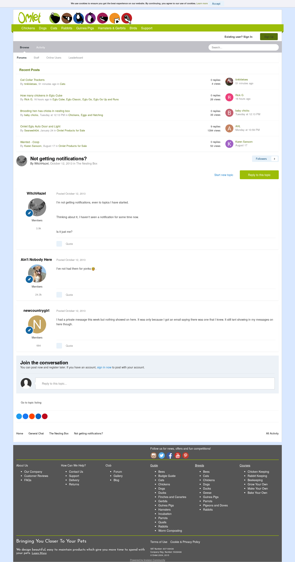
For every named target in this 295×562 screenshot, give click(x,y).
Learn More (39, 553)
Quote (69, 244)
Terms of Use (158, 542)
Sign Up (269, 37)
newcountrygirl (36, 310)
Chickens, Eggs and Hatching (85, 115)
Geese (207, 493)
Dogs (66, 18)
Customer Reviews (36, 476)
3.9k (38, 228)
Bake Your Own (257, 493)
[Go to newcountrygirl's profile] (37, 324)
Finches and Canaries (172, 497)
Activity (40, 47)
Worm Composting (170, 530)
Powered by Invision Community (147, 560)
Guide (154, 465)
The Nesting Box (86, 163)
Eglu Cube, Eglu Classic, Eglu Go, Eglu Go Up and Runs (86, 99)
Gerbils (162, 501)
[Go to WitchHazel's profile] (21, 160)
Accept (216, 3)
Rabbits (90, 18)
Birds (126, 18)
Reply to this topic (259, 175)
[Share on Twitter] (19, 416)
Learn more (202, 3)
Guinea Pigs (102, 18)
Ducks (162, 493)
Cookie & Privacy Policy (185, 542)
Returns (74, 484)
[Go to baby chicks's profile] (229, 113)
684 (38, 345)
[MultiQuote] (59, 244)
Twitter (161, 455)
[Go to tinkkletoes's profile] (229, 82)
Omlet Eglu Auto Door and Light (40, 126)
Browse (24, 47)
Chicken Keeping (258, 472)
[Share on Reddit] (32, 416)
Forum (118, 472)
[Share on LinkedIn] (38, 416)
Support (146, 28)
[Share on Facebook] (25, 416)
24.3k (38, 294)
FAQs (27, 480)
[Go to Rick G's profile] (229, 97)
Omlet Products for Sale (71, 130)
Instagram (153, 455)
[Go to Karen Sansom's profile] (229, 144)
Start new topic (223, 175)
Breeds (199, 465)
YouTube (177, 455)
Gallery (118, 476)
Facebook (169, 455)
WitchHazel (36, 193)
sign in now (104, 367)
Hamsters (164, 509)
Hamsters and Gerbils (114, 18)
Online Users (53, 57)
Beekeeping (255, 480)
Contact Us (76, 472)
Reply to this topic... (54, 383)
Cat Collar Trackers (32, 80)
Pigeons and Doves (215, 505)
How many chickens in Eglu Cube (41, 95)
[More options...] (272, 193)
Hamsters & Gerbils (112, 28)
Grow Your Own (258, 484)
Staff (36, 57)
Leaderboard (76, 57)
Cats (78, 18)
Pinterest (185, 455)
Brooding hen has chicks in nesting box (45, 111)
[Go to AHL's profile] (229, 128)
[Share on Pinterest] (45, 416)
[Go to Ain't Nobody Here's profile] (37, 273)
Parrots (163, 518)
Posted (70, 193)
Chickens (54, 18)
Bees (161, 472)
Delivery (74, 480)
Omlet (31, 17)
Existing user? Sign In (239, 37)
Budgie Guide (167, 476)
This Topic (259, 47)
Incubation (165, 514)
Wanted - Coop (29, 142)
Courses (245, 465)
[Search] (274, 47)
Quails (162, 522)
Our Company (33, 472)
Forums (21, 57)
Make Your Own (258, 488)
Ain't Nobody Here (36, 259)
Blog (116, 480)
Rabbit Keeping (257, 476)
